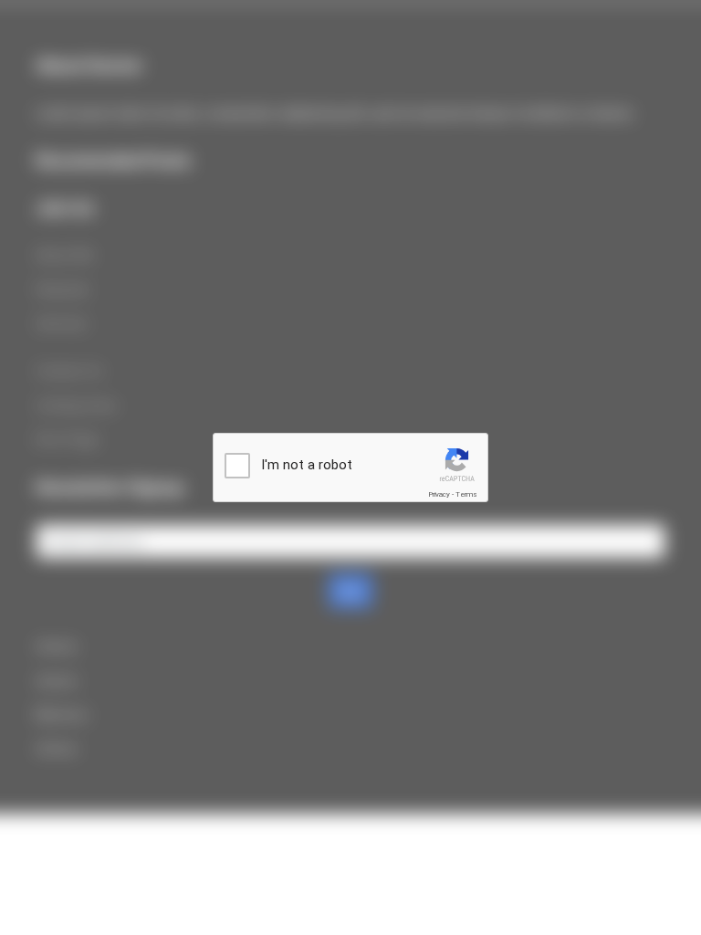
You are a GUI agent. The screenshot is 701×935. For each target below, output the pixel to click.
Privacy (439, 494)
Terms (466, 494)
